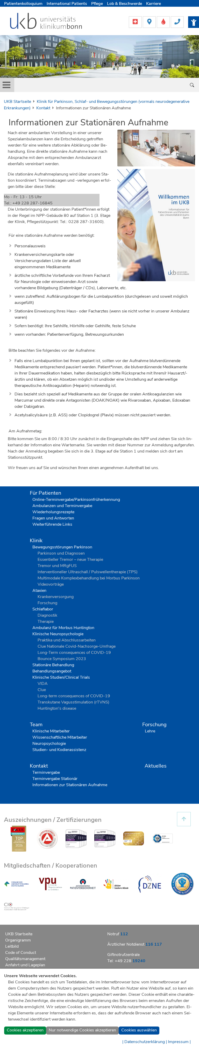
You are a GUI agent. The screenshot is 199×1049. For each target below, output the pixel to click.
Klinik (36, 540)
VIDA (43, 683)
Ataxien (39, 590)
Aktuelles (156, 765)
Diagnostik (47, 615)
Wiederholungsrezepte (53, 512)
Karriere (153, 3)
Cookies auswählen (139, 1030)
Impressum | (179, 1042)
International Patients (67, 3)
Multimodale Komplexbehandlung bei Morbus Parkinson (89, 578)
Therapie (46, 621)
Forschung (47, 603)
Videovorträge (51, 584)
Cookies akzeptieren (25, 1030)
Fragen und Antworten (53, 518)
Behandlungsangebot (51, 671)
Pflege (97, 3)
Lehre (150, 731)
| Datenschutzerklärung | (144, 1042)
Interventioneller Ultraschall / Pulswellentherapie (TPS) (88, 572)
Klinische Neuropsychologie (57, 634)
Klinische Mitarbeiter (51, 731)
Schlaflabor (42, 609)
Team (36, 724)
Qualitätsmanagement (25, 959)
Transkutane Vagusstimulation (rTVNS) (73, 702)
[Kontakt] (177, 22)
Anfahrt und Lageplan (25, 965)
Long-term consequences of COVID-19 (74, 696)
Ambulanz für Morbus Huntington (63, 628)
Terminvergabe (46, 772)
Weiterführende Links (52, 524)
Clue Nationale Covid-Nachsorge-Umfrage (77, 646)
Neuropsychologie (49, 743)
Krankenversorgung (56, 597)
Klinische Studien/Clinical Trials (61, 677)
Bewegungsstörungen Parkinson (62, 547)
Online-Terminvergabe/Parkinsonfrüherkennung (76, 499)
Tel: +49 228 (126, 961)
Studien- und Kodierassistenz (59, 750)
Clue (42, 690)
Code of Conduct (20, 952)
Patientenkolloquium (23, 3)
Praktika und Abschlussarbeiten (67, 640)
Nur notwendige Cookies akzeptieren (82, 1030)
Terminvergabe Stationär (54, 779)
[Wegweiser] (150, 22)
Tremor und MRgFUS (57, 566)
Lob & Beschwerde (124, 3)
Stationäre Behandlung (53, 665)
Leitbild (12, 946)
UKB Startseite (17, 101)
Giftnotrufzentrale (123, 955)
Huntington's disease (57, 708)
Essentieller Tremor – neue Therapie (70, 559)
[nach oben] (184, 819)
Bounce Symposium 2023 (62, 659)
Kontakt (43, 108)
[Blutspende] (164, 22)
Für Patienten (45, 492)
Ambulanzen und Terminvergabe (62, 506)
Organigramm (18, 940)
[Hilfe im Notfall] (136, 22)
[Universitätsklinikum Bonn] (46, 22)
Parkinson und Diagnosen (61, 553)
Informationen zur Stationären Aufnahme (69, 785)
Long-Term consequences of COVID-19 (74, 652)
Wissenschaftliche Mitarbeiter (59, 737)
